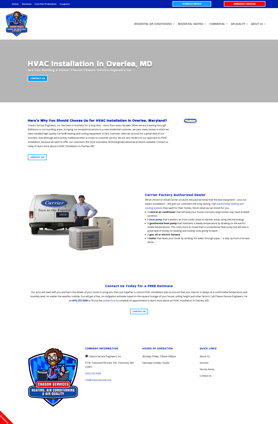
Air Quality (238, 24)
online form (109, 300)
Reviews (26, 4)
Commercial (217, 24)
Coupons (65, 4)
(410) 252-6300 (80, 300)
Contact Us (37, 157)
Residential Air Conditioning (153, 24)
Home (15, 4)
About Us (257, 24)
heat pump (155, 219)
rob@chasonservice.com (98, 380)
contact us (38, 78)
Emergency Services (245, 3)
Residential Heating (190, 24)
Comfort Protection (45, 4)
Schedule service (191, 3)
